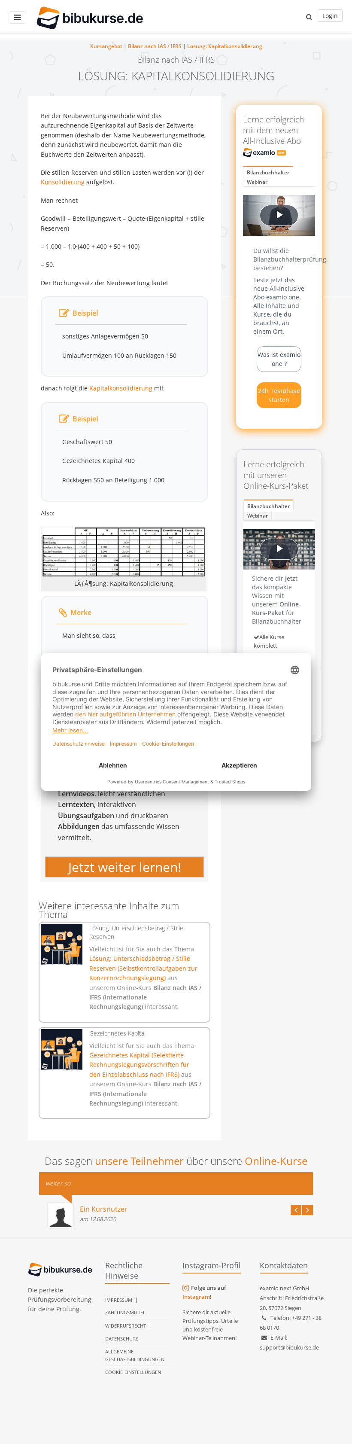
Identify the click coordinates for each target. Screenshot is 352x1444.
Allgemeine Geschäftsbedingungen (134, 1355)
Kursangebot (106, 46)
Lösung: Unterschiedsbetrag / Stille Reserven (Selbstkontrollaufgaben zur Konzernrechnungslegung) (143, 968)
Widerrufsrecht (125, 1325)
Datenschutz (121, 1338)
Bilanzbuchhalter (268, 172)
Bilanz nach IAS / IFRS (155, 46)
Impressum (118, 1300)
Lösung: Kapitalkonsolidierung (224, 46)
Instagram (196, 1297)
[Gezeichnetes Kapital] (62, 1050)
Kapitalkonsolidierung (120, 388)
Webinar (257, 182)
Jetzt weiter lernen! (124, 867)
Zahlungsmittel (125, 1312)
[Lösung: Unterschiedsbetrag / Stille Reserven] (62, 945)
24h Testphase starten (279, 395)
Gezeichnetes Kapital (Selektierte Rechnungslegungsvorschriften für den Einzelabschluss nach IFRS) (139, 1064)
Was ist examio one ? (279, 359)
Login (330, 16)
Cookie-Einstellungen (133, 1372)
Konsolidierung (63, 182)
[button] (309, 17)
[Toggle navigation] (17, 17)
